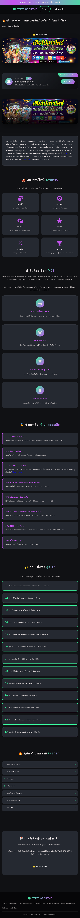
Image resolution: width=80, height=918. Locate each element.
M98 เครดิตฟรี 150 (25, 904)
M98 (68, 153)
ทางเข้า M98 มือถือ (53, 904)
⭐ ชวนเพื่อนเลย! (40, 34)
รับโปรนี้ (69, 81)
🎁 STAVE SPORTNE (25, 9)
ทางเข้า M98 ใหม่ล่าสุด (68, 904)
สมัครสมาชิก (59, 9)
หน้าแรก (4, 904)
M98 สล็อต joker (39, 904)
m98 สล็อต (26, 159)
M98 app (5, 908)
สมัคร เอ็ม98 (13, 904)
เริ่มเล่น (45, 9)
